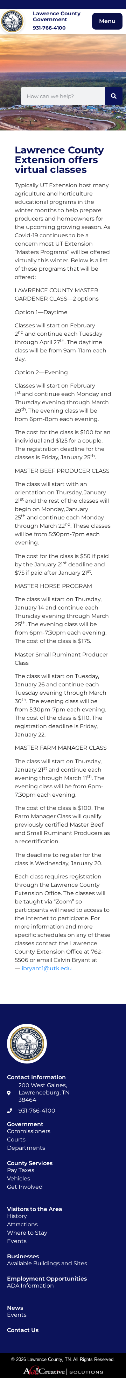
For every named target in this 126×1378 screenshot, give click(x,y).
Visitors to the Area (34, 1209)
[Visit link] (40, 21)
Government (25, 1124)
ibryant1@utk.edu (47, 968)
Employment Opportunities (47, 1278)
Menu (107, 21)
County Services (29, 1163)
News (15, 1308)
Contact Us (22, 1330)
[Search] (113, 96)
